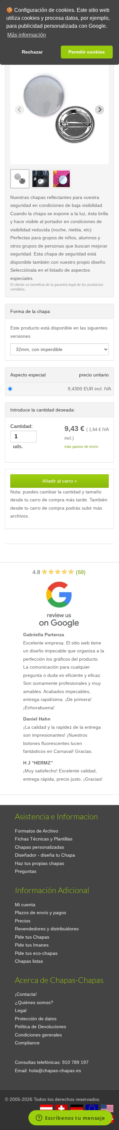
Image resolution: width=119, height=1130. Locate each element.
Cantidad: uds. (22, 436)
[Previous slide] (19, 109)
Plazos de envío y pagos (40, 912)
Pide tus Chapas (32, 937)
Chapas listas (29, 961)
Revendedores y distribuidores (47, 928)
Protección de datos (36, 1018)
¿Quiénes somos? (34, 1002)
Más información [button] (26, 35)
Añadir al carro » (59, 481)
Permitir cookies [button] (86, 52)
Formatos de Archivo (36, 831)
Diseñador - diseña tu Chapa (45, 855)
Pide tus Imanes (32, 945)
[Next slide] (99, 109)
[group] (19, 178)
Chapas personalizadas (39, 847)
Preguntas (25, 871)
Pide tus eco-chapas (36, 953)
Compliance (27, 1042)
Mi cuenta (25, 904)
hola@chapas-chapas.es (55, 1070)
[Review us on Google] (58, 603)
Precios (22, 920)
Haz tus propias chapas (39, 863)
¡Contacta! (26, 994)
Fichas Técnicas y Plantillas (43, 838)
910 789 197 (75, 1062)
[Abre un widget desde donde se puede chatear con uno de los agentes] (70, 1118)
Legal (20, 1010)
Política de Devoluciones (40, 1026)
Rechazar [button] (32, 52)
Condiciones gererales (38, 1034)
